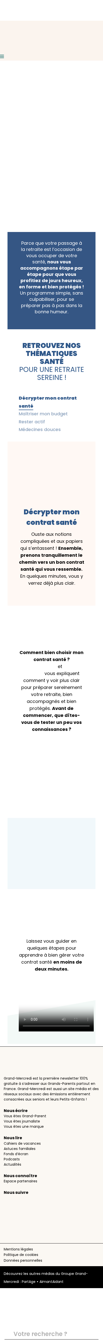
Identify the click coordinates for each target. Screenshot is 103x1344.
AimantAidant (52, 1281)
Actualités (12, 1164)
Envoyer (92, 1334)
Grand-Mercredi (38, 666)
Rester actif (32, 422)
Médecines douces (40, 429)
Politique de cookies (21, 1254)
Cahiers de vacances (22, 1143)
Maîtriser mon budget (43, 414)
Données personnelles (23, 1260)
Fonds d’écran (16, 1153)
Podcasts (12, 1159)
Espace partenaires (20, 1181)
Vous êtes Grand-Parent (25, 1116)
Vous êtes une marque (24, 1126)
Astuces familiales (20, 1148)
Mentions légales (18, 1249)
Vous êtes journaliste (22, 1121)
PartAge (29, 1281)
